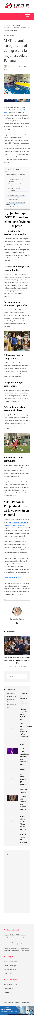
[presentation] (6, 652)
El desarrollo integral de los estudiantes (16, 185)
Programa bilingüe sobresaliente (17, 195)
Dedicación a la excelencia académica (16, 180)
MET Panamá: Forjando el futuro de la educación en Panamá (16, 206)
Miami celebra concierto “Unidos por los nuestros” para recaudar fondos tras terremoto (23, 829)
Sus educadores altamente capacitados (15, 189)
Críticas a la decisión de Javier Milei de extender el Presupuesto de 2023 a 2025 (17, 660)
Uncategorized (9, 36)
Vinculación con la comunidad (17, 202)
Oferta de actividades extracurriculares (14, 198)
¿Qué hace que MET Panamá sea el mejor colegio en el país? (15, 176)
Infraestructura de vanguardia (16, 192)
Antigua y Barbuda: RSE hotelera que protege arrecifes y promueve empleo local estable (16, 937)
